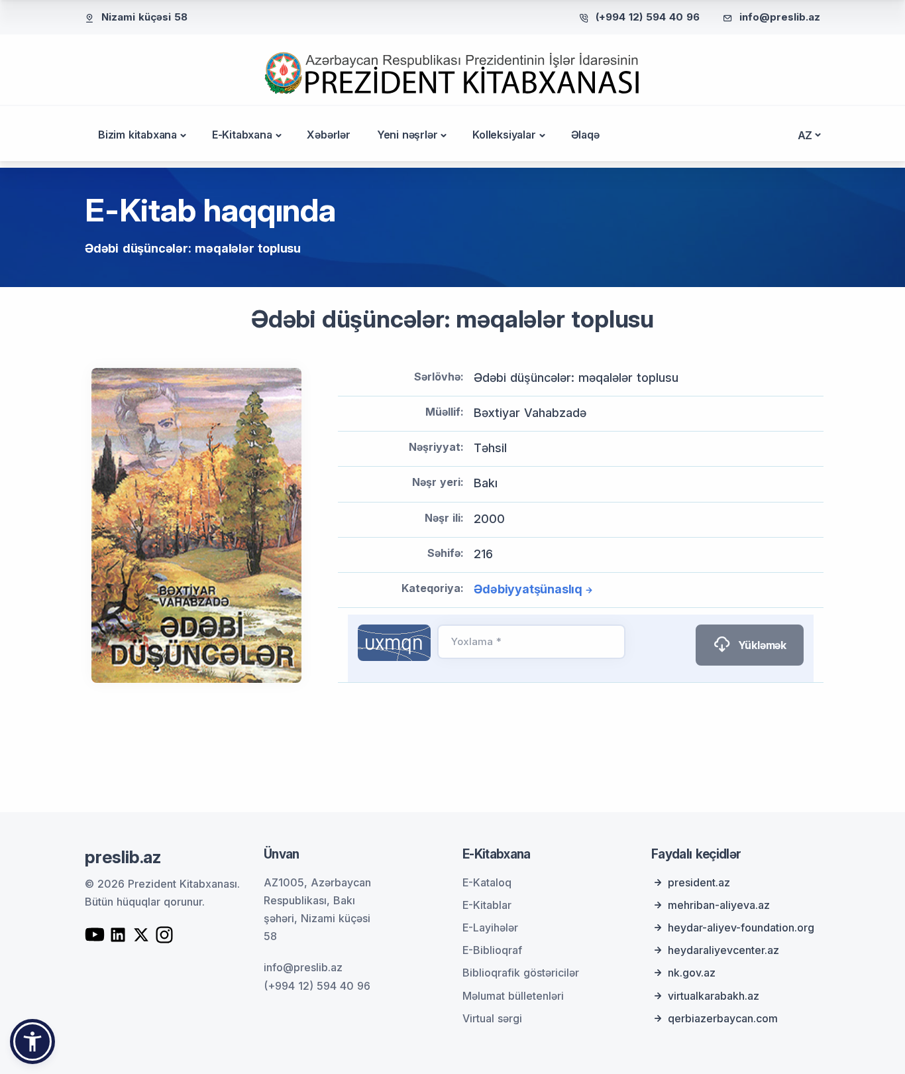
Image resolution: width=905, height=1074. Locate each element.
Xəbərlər (328, 134)
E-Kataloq (486, 882)
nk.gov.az (692, 972)
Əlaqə (585, 134)
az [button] (805, 135)
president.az (699, 882)
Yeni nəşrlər (407, 134)
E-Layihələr (490, 927)
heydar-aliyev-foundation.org (741, 927)
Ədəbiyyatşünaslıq (528, 589)
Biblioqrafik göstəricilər (520, 972)
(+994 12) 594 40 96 (648, 17)
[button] (32, 1041)
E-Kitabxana (242, 134)
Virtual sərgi (492, 1018)
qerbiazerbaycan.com (723, 1018)
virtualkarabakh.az (713, 995)
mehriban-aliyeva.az (719, 905)
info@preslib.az (779, 17)
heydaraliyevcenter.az (723, 950)
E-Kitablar (486, 905)
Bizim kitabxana (137, 134)
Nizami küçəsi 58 (144, 17)
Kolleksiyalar (503, 134)
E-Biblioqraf (492, 950)
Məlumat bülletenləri (513, 995)
